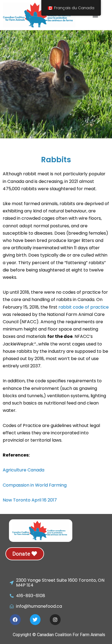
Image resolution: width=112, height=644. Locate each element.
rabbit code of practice (83, 307)
